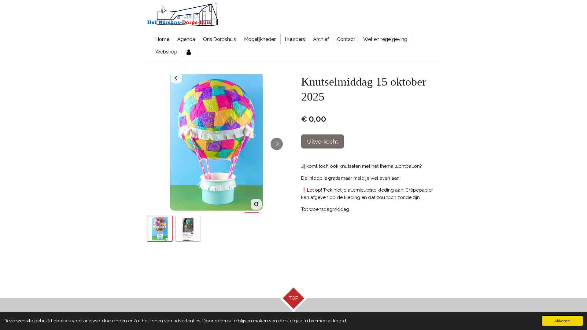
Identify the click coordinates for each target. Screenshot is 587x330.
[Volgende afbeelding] (277, 144)
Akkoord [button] (562, 320)
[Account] (188, 51)
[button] (160, 229)
